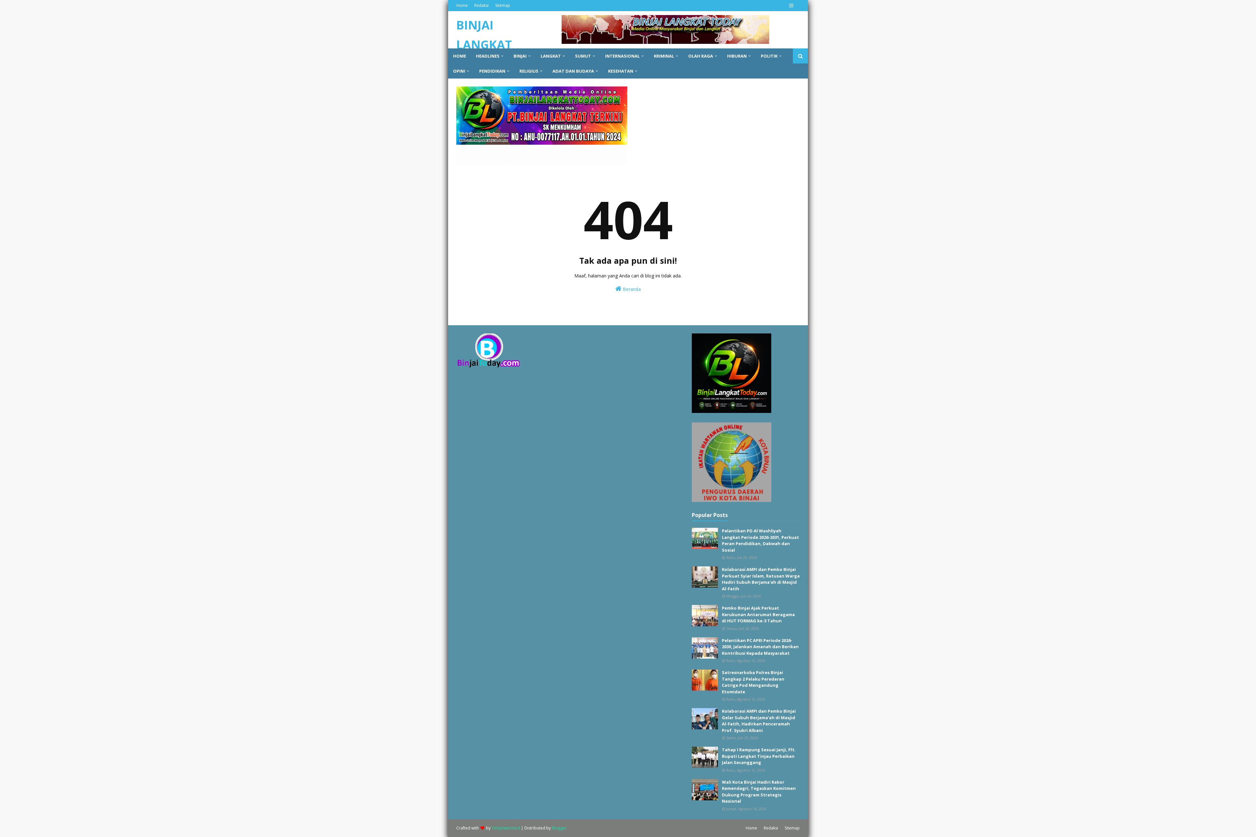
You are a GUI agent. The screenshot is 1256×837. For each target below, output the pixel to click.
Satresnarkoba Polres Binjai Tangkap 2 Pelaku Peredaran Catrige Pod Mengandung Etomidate (753, 682)
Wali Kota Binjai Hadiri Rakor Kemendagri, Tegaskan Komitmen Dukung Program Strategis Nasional (759, 791)
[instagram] (790, 5)
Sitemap (502, 5)
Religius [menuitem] (528, 71)
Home (462, 5)
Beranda (631, 289)
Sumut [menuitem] (583, 56)
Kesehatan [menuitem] (620, 71)
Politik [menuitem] (769, 56)
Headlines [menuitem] (487, 56)
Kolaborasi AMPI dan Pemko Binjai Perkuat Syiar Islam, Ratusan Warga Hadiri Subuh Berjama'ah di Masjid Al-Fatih (761, 579)
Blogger (559, 828)
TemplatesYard (506, 828)
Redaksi (481, 5)
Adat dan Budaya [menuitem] (573, 71)
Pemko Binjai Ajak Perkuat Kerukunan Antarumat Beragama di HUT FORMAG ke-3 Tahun (758, 614)
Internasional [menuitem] (622, 56)
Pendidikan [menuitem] (492, 71)
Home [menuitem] (459, 56)
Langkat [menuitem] (551, 56)
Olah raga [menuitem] (700, 56)
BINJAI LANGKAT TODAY (484, 44)
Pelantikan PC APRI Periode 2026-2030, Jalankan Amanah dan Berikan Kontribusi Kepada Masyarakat (760, 646)
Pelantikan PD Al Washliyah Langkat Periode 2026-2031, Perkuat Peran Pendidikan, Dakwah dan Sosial (760, 540)
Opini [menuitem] (459, 71)
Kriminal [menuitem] (664, 56)
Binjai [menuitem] (520, 56)
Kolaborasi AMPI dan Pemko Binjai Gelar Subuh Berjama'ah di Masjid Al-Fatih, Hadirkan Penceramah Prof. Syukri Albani (759, 720)
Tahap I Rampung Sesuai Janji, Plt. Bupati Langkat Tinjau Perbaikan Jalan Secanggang (759, 756)
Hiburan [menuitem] (737, 56)
